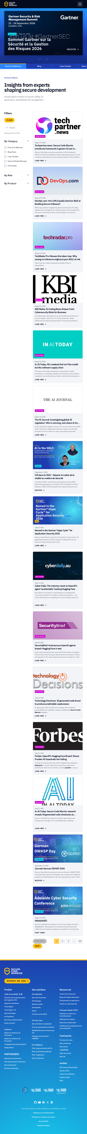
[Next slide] (46, 59)
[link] (43, 33)
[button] (80, 4)
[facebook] (35, 1102)
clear (9, 120)
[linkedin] (51, 1102)
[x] (47, 1102)
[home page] (10, 4)
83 (80, 941)
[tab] (13, 66)
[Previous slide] (40, 59)
